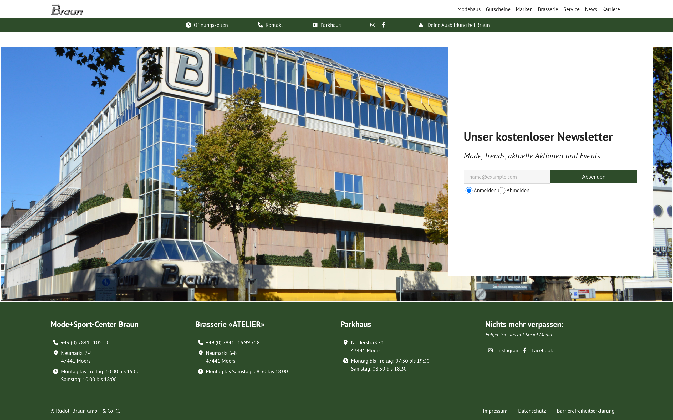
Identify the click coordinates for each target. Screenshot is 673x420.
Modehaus (469, 9)
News (591, 9)
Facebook (541, 350)
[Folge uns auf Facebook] (383, 25)
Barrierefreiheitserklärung (586, 410)
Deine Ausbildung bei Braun (458, 25)
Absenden (593, 177)
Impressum (495, 410)
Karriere (611, 9)
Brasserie (548, 9)
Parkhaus (330, 25)
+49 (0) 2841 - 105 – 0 (85, 342)
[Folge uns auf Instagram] (373, 25)
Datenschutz (532, 410)
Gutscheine (498, 9)
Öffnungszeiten (211, 25)
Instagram (508, 350)
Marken (524, 9)
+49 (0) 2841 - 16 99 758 (233, 342)
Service (571, 9)
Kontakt (274, 25)
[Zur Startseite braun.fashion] (66, 7)
